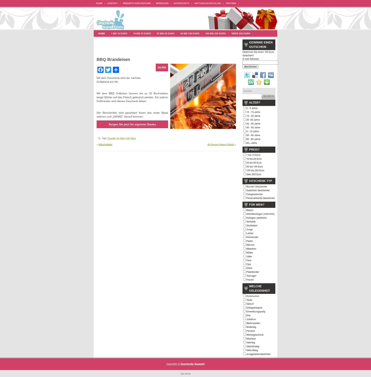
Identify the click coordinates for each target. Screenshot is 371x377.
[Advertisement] (142, 46)
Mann (133, 138)
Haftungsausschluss (207, 3)
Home (99, 3)
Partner (231, 3)
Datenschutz (181, 3)
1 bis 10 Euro (119, 33)
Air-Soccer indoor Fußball (221, 144)
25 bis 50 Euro (165, 33)
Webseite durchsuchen (137, 3)
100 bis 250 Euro (215, 33)
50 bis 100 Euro (189, 33)
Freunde (112, 138)
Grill (127, 138)
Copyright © (173, 364)
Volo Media (185, 373)
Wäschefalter (105, 144)
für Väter (121, 138)
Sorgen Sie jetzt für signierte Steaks (132, 124)
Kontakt (112, 3)
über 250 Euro (240, 33)
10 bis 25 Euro (142, 33)
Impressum (162, 3)
